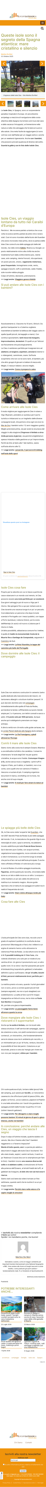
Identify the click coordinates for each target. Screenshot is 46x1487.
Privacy (1, 1476)
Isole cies (32, 1358)
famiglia (23, 1358)
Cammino (5, 641)
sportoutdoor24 (22, 576)
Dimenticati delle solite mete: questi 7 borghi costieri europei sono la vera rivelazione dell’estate (10, 1317)
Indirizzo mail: (23, 1458)
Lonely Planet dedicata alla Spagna (17, 731)
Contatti (28, 1442)
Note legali (40, 1483)
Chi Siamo (18, 1442)
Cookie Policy (17, 1483)
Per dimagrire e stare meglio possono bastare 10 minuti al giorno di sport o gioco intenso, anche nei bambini (22, 1117)
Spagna (39, 1358)
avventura (5, 1358)
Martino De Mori (6, 54)
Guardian (34, 832)
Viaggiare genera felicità (25, 279)
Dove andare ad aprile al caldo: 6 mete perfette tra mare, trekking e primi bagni (11, 1344)
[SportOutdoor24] (23, 15)
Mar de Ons (5, 425)
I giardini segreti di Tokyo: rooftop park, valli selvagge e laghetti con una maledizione (34, 1344)
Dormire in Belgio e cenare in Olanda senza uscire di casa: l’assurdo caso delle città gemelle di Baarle (34, 1317)
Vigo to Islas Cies (9, 572)
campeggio (29, 703)
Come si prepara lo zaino (25, 369)
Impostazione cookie (23, 1447)
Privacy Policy (6, 1483)
